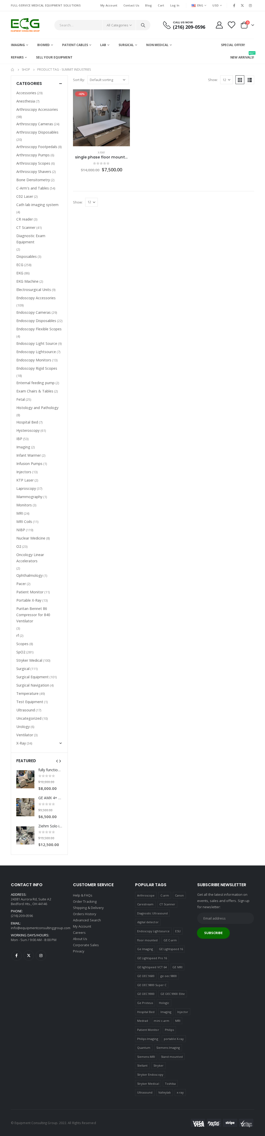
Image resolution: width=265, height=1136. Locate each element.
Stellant (142, 1065)
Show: (213, 79)
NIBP (20, 529)
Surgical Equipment (32, 676)
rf (17, 635)
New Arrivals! (242, 55)
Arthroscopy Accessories (37, 109)
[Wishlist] (231, 24)
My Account (108, 5)
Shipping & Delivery (88, 907)
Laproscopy (26, 488)
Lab (103, 45)
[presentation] (57, 760)
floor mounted (147, 940)
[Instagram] (250, 5)
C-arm (164, 895)
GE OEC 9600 (146, 976)
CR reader (24, 219)
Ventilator (24, 734)
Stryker (158, 1065)
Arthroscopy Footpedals (36, 146)
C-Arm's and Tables (32, 188)
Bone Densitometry (33, 179)
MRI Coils (24, 521)
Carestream (145, 904)
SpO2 (20, 652)
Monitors (24, 505)
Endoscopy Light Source (36, 343)
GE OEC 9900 (146, 994)
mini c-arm (161, 1021)
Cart (161, 5)
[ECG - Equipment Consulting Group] (25, 25)
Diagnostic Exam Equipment (30, 238)
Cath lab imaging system (37, 204)
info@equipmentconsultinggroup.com (40, 928)
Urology (23, 726)
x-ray (180, 1092)
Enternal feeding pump (35, 382)
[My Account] (219, 24)
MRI (19, 513)
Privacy (78, 951)
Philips (169, 1030)
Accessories (26, 92)
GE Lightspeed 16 (171, 949)
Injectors (23, 471)
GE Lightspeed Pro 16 (152, 958)
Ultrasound (25, 710)
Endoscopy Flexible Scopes (39, 328)
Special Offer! (233, 45)
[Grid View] (239, 79)
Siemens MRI (146, 1057)
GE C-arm (170, 940)
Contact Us (131, 5)
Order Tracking (85, 901)
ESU (177, 931)
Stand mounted (172, 1057)
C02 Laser (24, 196)
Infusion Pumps (29, 463)
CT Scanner (25, 227)
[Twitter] (242, 5)
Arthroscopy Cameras (34, 123)
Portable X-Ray (28, 600)
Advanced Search (87, 920)
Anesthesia (25, 101)
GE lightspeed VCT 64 (152, 967)
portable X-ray (174, 1039)
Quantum (143, 1048)
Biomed (43, 45)
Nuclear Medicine (30, 538)
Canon (179, 895)
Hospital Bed (27, 422)
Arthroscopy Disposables (37, 132)
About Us (80, 938)
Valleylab (164, 1092)
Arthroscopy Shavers (33, 171)
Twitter (29, 955)
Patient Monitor (29, 591)
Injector (182, 1012)
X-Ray (101, 152)
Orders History (84, 914)
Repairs (17, 57)
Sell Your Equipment (54, 57)
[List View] (249, 79)
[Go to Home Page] (12, 70)
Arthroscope (146, 895)
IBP (19, 438)
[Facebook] (234, 5)
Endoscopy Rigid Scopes (36, 368)
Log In (175, 5)
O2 (18, 546)
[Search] (143, 25)
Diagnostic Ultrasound (152, 913)
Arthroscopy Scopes (33, 163)
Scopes (22, 643)
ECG (19, 264)
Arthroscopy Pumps (33, 154)
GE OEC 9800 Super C (151, 985)
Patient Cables (75, 45)
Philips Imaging (147, 1039)
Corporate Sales (86, 945)
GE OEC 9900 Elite (172, 994)
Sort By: (79, 79)
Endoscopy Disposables (36, 320)
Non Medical (157, 45)
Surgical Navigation (32, 685)
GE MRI (177, 967)
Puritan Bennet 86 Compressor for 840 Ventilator (33, 614)
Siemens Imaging (168, 1048)
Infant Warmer (28, 455)
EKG (19, 273)
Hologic (164, 1003)
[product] (25, 779)
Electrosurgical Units (33, 289)
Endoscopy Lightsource (36, 351)
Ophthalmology (29, 575)
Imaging (18, 45)
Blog (148, 5)
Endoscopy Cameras (33, 312)
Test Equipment (29, 701)
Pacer (21, 583)
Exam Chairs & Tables (34, 391)
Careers (79, 932)
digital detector (148, 922)
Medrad (142, 1021)
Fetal (20, 399)
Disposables (26, 256)
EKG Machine (27, 281)
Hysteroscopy (28, 430)
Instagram (41, 955)
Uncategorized (28, 718)
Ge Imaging (145, 949)
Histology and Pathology (37, 407)
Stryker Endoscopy (150, 1074)
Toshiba (170, 1084)
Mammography (29, 496)
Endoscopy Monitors (33, 360)
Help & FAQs (82, 895)
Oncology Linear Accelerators (30, 557)
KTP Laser (25, 480)
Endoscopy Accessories (36, 297)
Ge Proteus (145, 1003)
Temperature (27, 693)
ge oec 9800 (168, 976)
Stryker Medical (29, 660)
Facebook (16, 955)
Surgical (126, 45)
